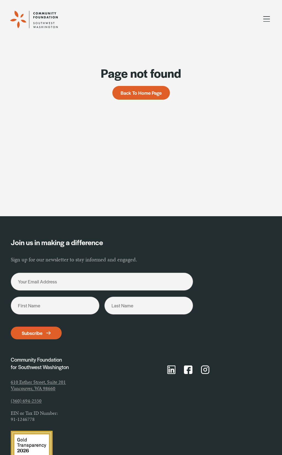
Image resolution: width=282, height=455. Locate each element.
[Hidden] (266, 19)
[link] (40, 19)
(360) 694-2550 (26, 400)
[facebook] (188, 369)
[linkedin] (171, 369)
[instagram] (205, 369)
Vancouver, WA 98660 (33, 388)
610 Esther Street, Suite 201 (38, 381)
